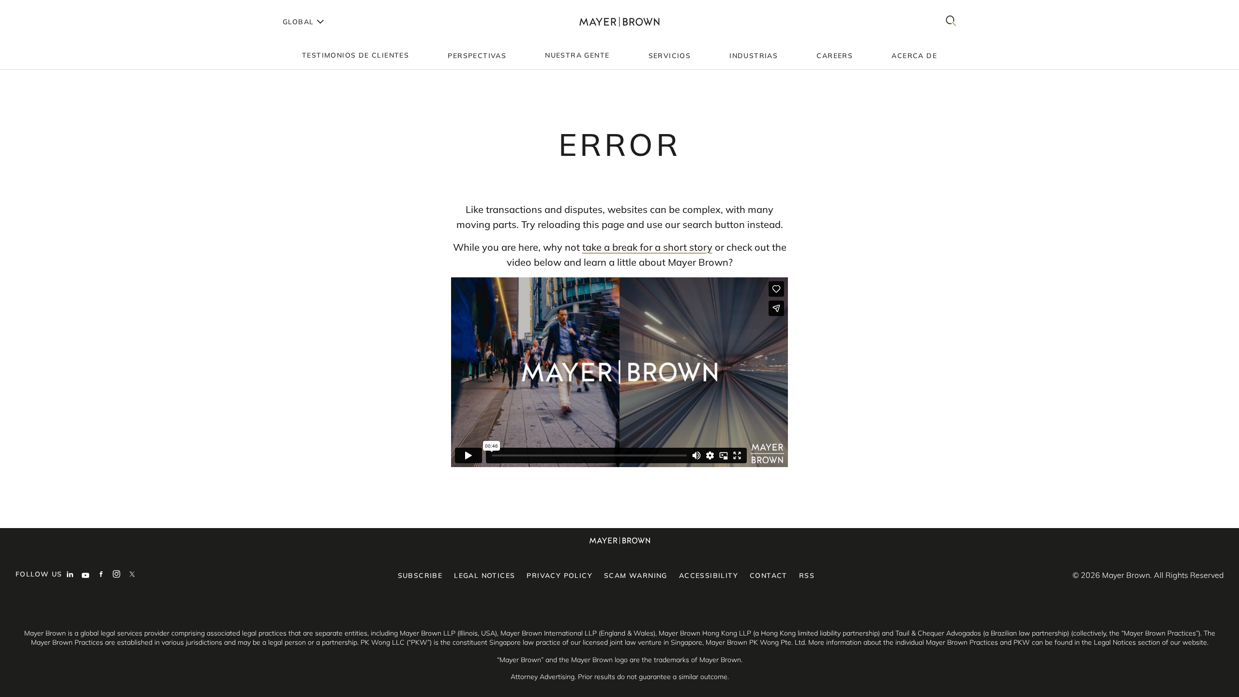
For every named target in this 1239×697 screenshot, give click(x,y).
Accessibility (708, 575)
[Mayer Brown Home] (619, 21)
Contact (768, 575)
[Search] (951, 21)
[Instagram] (117, 575)
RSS (807, 575)
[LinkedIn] (70, 575)
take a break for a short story (647, 247)
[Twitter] (132, 575)
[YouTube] (86, 575)
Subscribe (420, 575)
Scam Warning (635, 575)
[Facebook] (101, 575)
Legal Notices (484, 575)
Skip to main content (47, 8)
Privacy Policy (559, 575)
